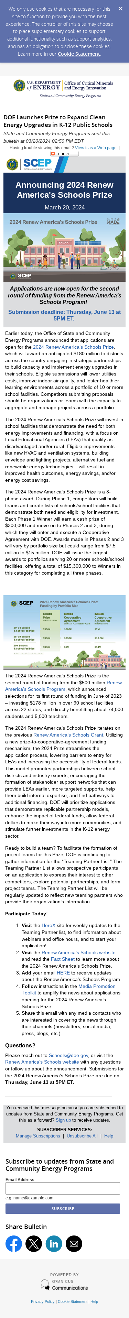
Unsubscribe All (82, 1136)
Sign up (63, 1120)
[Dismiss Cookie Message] (120, 6)
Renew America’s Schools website (42, 1062)
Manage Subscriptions (38, 1136)
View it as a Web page (96, 147)
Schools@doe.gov (68, 1055)
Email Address (20, 1179)
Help (108, 1136)
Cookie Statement (79, 54)
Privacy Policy (43, 1301)
